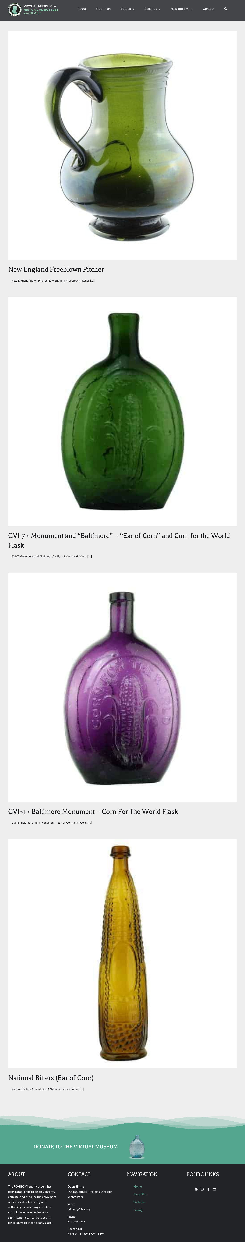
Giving (138, 1210)
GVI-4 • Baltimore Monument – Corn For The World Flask (93, 811)
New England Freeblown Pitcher (56, 269)
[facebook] (208, 1189)
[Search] (225, 9)
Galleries (140, 1202)
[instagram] (202, 1189)
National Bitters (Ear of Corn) (51, 1078)
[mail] (214, 1189)
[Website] (196, 1189)
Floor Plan (140, 1194)
